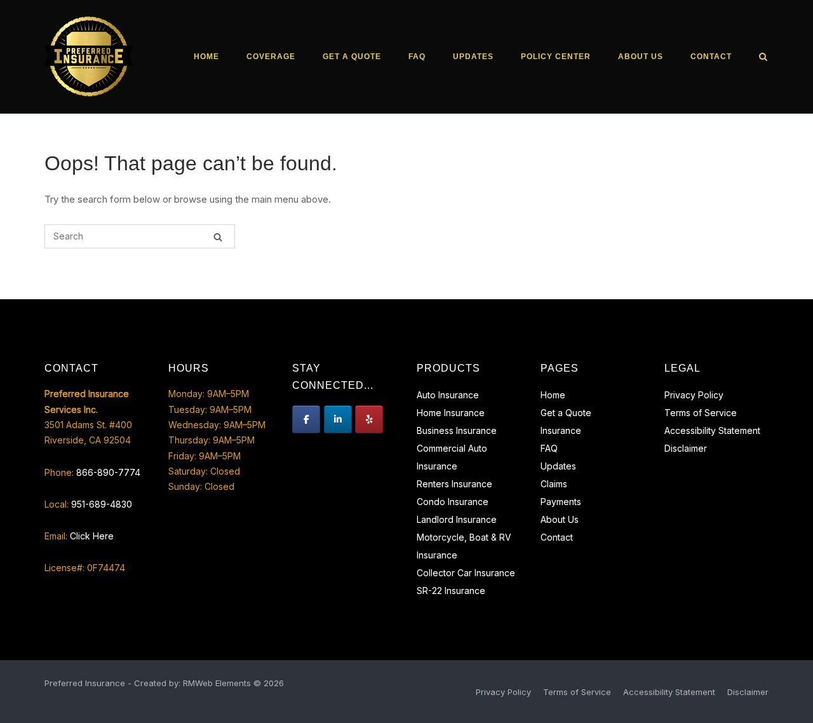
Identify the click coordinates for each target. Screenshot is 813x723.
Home (206, 56)
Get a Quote (352, 56)
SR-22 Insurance (451, 590)
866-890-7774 (108, 472)
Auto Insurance (448, 394)
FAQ (417, 56)
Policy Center (556, 56)
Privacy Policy (693, 394)
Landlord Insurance (457, 519)
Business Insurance (457, 430)
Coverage (270, 56)
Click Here (92, 535)
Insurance (561, 430)
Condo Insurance (452, 501)
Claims (554, 483)
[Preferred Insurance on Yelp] (369, 419)
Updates (473, 56)
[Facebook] (306, 419)
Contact (711, 56)
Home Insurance (451, 412)
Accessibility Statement (712, 430)
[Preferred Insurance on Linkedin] (338, 419)
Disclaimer (685, 448)
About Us (640, 56)
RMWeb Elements (217, 683)
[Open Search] (763, 57)
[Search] (218, 236)
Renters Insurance (454, 483)
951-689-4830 (101, 504)
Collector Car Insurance (466, 572)
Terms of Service (700, 412)
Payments (561, 501)
